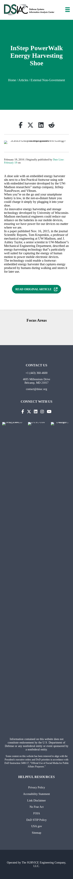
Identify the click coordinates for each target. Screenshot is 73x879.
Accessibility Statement (36, 794)
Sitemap (36, 832)
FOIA (36, 813)
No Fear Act (37, 806)
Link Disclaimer (36, 800)
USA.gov (36, 826)
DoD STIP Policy (36, 819)
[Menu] (67, 9)
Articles (23, 80)
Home (12, 80)
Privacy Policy (36, 787)
